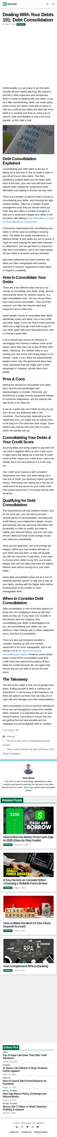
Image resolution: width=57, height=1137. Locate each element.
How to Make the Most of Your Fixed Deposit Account (26, 924)
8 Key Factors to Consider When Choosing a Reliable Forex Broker (25, 881)
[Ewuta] (9, 4)
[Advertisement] (28, 55)
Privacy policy (40, 1132)
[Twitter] (27, 1127)
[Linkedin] (17, 1127)
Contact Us (26, 1132)
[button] (47, 4)
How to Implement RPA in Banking (25, 966)
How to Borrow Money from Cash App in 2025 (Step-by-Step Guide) (28, 838)
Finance (10, 736)
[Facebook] (22, 1127)
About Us (14, 1132)
